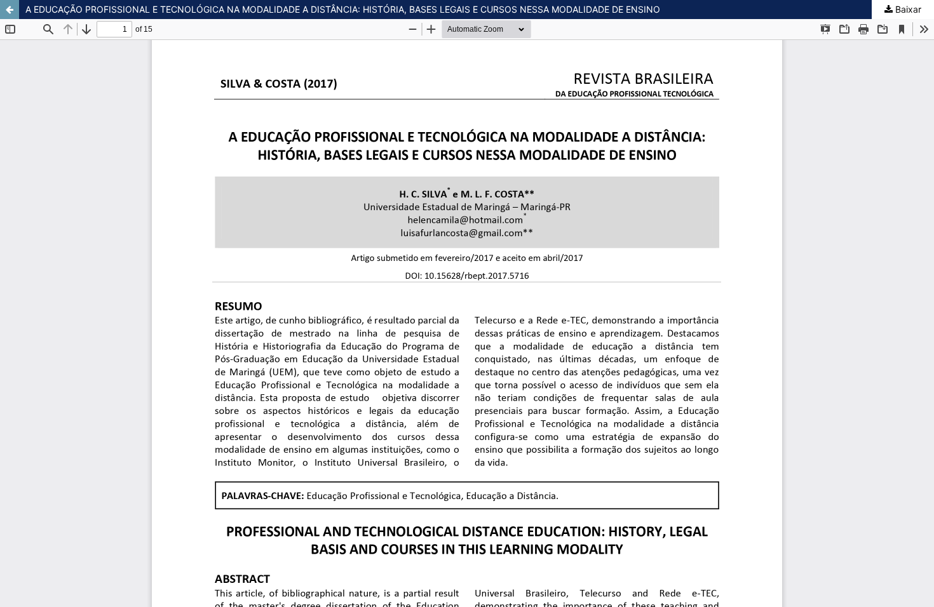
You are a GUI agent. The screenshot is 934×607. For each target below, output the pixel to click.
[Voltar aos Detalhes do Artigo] (9, 9)
